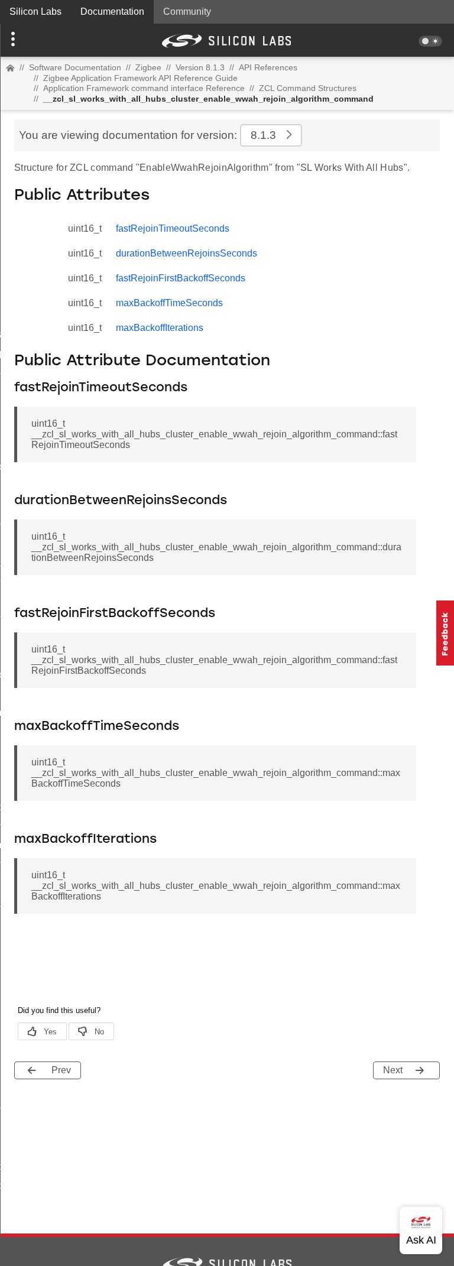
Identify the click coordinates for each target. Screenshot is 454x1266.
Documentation (112, 12)
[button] (34, 40)
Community (187, 12)
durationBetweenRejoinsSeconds (186, 253)
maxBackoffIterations (159, 328)
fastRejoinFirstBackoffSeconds (180, 278)
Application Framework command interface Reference (144, 88)
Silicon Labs (35, 12)
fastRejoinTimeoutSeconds (172, 228)
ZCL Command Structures (307, 88)
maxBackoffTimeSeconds (169, 303)
